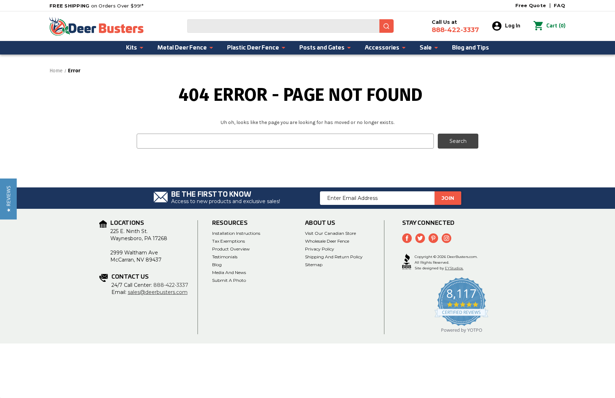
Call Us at (455, 26)
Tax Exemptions (228, 241)
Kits (131, 48)
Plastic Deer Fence (253, 48)
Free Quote (530, 5)
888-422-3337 (170, 285)
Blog (217, 264)
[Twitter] (420, 238)
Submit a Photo (229, 280)
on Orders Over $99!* (96, 6)
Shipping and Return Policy (334, 256)
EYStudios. (454, 268)
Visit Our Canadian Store (330, 233)
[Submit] (386, 26)
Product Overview (231, 249)
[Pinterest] (433, 238)
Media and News (229, 272)
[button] (8, 199)
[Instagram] (446, 238)
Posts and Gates (322, 48)
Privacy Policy (319, 249)
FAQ (559, 5)
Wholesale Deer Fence (327, 241)
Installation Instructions (236, 233)
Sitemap (313, 264)
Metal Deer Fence (182, 48)
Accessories (382, 48)
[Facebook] (407, 238)
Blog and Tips (470, 48)
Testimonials (224, 256)
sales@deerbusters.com (158, 292)
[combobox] (290, 26)
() (556, 26)
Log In (512, 26)
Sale (426, 48)
